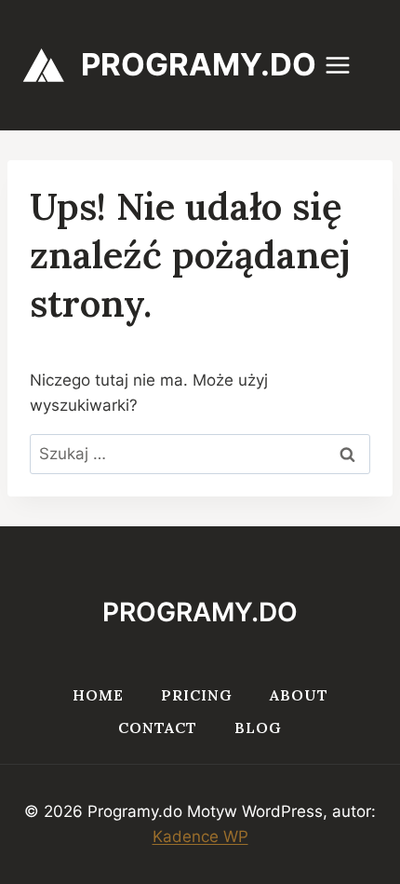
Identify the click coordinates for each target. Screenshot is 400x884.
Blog (258, 727)
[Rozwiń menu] (347, 65)
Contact (157, 727)
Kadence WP (200, 836)
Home (98, 695)
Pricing (197, 695)
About (299, 695)
